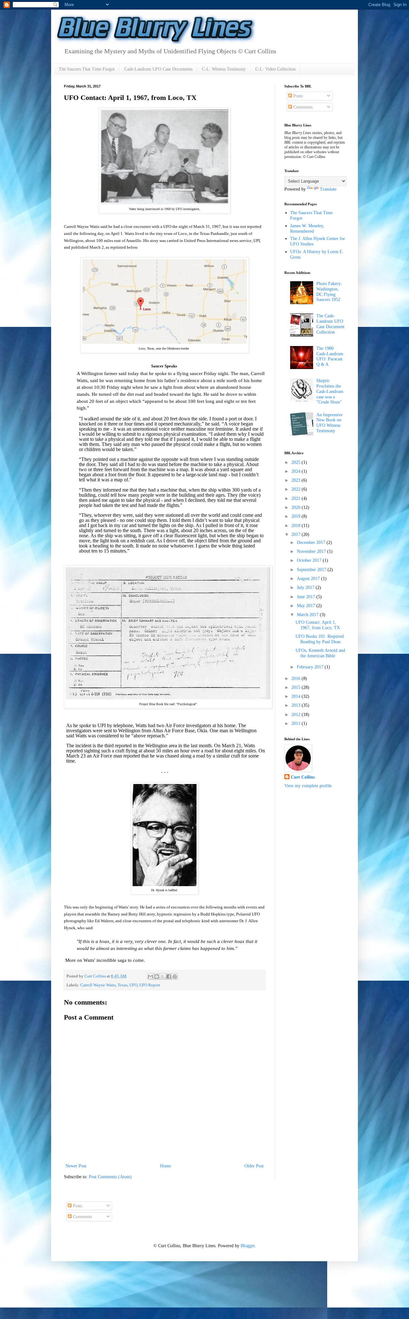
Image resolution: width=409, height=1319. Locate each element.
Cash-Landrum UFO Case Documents (158, 69)
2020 (296, 507)
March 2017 (308, 614)
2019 (296, 516)
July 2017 (306, 587)
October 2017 (310, 560)
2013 (296, 705)
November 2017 (312, 551)
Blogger (248, 1245)
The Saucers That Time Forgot (87, 69)
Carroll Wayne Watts (98, 985)
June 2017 (306, 596)
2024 (296, 471)
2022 (296, 489)
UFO (133, 985)
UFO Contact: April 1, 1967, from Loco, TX (318, 625)
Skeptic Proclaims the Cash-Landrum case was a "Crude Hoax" (329, 391)
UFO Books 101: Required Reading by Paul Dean (320, 639)
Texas (122, 985)
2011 (296, 723)
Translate (328, 189)
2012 (296, 714)
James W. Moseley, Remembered (307, 228)
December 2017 (312, 542)
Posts (297, 96)
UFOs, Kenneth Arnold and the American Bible (320, 653)
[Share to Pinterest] (175, 976)
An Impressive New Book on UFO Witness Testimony (329, 422)
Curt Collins (303, 777)
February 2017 (311, 667)
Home (165, 1166)
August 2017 (309, 578)
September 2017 (312, 569)
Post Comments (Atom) (110, 1176)
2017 (296, 534)
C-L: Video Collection (275, 69)
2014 (296, 696)
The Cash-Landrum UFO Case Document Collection (330, 323)
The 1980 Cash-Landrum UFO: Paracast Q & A (329, 356)
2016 (296, 678)
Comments (302, 107)
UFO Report (149, 985)
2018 (296, 525)
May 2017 (306, 605)
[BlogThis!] (156, 976)
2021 (296, 498)
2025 (296, 462)
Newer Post (76, 1166)
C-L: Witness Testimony (224, 69)
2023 (296, 480)
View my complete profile (308, 785)
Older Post (254, 1166)
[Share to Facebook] (169, 976)
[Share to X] (162, 976)
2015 (296, 687)
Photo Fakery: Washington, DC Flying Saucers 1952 (329, 291)
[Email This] (150, 976)
